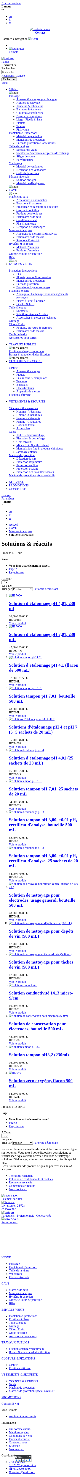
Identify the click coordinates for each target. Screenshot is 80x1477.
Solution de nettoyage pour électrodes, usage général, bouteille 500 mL (42, 900)
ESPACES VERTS (20, 263)
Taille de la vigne (19, 146)
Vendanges (15, 163)
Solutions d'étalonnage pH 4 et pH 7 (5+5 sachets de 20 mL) (43, 729)
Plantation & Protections (23, 132)
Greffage (14, 320)
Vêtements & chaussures (23, 408)
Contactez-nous (18, 1442)
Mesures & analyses (20, 230)
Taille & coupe (17, 307)
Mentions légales (19, 1432)
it (9, 19)
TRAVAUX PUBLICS (22, 344)
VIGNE (13, 89)
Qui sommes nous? (20, 1429)
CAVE (13, 190)
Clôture (13, 367)
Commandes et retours (22, 1185)
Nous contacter (18, 1189)
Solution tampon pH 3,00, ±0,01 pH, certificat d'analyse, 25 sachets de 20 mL (43, 860)
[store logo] (33, 38)
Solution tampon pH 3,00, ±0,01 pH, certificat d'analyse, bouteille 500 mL (43, 824)
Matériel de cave (18, 196)
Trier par (6, 589)
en (10, 16)
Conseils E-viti (17, 488)
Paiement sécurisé (19, 1439)
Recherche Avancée (13, 75)
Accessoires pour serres (22, 337)
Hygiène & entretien (21, 243)
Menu (4, 82)
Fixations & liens (19, 290)
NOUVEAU (16, 482)
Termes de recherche (21, 1175)
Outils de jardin (18, 334)
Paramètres (7, 498)
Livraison (14, 1445)
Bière (12, 257)
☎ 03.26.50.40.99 (20, 1468)
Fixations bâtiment (20, 394)
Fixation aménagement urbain (26, 351)
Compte (6, 495)
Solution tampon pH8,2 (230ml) (39, 1054)
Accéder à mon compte (22, 1416)
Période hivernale (19, 176)
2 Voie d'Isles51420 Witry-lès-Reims (22, 1463)
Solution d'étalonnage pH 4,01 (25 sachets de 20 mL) (41, 760)
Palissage (14, 96)
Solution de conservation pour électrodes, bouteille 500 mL (37, 1026)
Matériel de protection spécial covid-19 (32, 475)
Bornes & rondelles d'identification (29, 354)
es (10, 22)
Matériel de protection (22, 455)
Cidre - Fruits (17, 324)
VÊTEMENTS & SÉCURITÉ (27, 401)
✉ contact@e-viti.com (22, 1472)
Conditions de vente (20, 1435)
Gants (12, 431)
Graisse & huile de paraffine (25, 253)
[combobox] (18, 72)
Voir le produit (17, 623)
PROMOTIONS (19, 485)
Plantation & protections (23, 270)
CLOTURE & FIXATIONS (25, 361)
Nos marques (16, 1449)
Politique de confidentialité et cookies (31, 1179)
